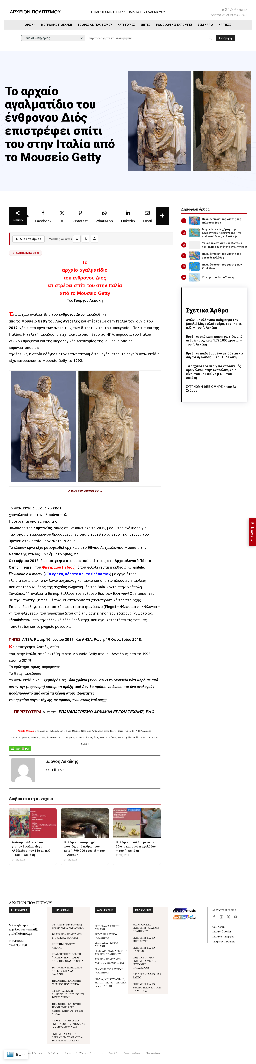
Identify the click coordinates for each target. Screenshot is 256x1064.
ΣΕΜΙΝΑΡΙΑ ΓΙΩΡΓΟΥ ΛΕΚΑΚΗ (107, 944)
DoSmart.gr (57, 1052)
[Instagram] (221, 917)
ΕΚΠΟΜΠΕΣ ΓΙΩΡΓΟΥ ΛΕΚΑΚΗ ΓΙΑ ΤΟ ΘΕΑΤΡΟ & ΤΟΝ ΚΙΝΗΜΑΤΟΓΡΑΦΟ (67, 1037)
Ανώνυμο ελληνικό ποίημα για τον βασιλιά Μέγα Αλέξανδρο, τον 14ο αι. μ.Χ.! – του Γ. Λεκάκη (214, 323)
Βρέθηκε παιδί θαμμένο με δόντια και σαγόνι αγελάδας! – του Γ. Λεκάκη (214, 355)
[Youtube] (235, 917)
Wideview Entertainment (92, 1052)
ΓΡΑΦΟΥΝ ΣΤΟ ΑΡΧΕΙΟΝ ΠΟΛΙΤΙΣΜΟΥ (109, 970)
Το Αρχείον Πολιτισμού (223, 941)
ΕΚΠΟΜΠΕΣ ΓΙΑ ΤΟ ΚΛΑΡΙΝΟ (144, 949)
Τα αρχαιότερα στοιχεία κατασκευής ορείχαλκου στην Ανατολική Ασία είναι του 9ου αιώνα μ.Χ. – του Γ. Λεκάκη (213, 372)
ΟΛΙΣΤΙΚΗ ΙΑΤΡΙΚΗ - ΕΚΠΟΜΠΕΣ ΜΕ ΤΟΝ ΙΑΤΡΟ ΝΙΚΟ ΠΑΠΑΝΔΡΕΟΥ (144, 962)
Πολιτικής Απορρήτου (223, 936)
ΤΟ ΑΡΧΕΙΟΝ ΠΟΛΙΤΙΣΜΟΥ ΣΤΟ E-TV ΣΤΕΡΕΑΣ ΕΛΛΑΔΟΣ (67, 971)
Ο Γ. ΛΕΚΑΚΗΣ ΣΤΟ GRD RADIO (147, 975)
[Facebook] (214, 917)
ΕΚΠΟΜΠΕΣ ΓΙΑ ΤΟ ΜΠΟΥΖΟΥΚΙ (144, 939)
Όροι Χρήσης (218, 926)
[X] (228, 917)
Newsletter (252, 532)
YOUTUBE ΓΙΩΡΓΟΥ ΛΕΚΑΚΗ (63, 945)
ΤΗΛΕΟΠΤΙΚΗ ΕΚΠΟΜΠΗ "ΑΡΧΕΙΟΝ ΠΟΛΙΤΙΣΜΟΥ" (66, 982)
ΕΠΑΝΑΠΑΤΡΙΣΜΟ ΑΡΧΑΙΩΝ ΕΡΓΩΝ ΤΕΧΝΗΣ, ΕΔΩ (106, 712)
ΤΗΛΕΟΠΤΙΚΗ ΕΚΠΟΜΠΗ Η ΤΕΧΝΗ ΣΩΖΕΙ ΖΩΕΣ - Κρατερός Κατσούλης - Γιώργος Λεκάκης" (67, 1008)
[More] (162, 216)
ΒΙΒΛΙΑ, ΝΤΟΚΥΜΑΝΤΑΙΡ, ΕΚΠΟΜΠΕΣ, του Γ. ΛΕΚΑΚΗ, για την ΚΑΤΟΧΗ (111, 982)
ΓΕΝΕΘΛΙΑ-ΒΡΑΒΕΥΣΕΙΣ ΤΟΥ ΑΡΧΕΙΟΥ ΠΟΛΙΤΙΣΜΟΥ (111, 952)
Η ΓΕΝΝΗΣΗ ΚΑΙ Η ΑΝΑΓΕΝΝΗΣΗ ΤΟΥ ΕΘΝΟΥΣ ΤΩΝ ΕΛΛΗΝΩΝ (68, 994)
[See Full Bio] (64, 770)
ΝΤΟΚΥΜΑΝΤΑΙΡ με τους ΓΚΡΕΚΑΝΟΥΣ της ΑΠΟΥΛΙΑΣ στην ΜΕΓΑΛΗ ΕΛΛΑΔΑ (68, 1024)
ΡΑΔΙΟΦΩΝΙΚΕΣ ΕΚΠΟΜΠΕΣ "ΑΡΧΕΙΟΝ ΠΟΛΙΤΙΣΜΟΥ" (146, 928)
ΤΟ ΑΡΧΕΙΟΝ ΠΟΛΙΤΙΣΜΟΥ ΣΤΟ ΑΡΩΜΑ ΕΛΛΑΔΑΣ (67, 935)
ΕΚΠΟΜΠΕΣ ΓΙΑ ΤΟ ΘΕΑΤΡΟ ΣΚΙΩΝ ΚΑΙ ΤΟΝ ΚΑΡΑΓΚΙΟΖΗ (147, 987)
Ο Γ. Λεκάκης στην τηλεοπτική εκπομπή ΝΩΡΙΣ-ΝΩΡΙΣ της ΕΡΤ (68, 926)
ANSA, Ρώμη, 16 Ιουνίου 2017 (48, 639)
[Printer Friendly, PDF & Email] (20, 750)
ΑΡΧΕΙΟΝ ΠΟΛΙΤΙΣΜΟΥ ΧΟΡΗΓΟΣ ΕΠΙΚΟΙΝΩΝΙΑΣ (109, 960)
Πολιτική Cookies (221, 931)
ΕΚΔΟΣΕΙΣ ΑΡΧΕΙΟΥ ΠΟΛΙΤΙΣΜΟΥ (106, 935)
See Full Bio (52, 770)
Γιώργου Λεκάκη (88, 300)
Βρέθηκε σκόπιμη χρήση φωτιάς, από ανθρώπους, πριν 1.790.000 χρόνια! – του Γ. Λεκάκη (214, 340)
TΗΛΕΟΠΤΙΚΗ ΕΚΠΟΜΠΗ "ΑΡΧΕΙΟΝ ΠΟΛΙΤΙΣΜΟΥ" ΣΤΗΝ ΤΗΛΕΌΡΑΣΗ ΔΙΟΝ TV (68, 957)
